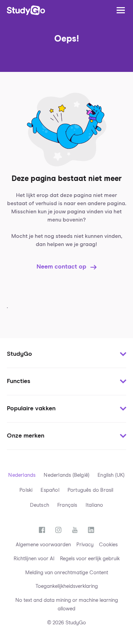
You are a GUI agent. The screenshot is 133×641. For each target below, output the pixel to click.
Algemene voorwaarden (43, 544)
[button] (66, 354)
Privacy (84, 544)
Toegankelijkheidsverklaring (66, 586)
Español (50, 490)
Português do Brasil (91, 490)
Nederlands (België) (66, 475)
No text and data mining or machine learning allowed (66, 604)
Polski (25, 490)
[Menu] (120, 10)
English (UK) (111, 475)
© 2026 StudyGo (66, 622)
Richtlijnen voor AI (34, 558)
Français (67, 505)
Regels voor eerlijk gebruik (90, 558)
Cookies (108, 544)
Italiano (94, 505)
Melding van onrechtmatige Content (66, 572)
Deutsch (39, 505)
